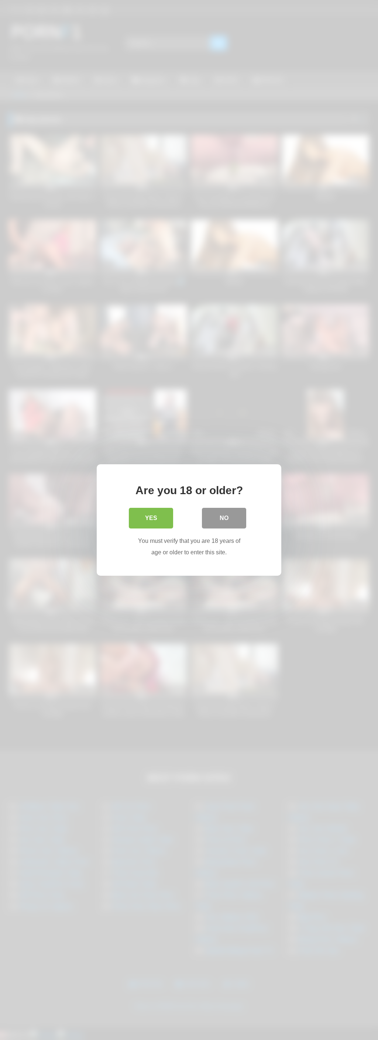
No (224, 518)
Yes (151, 518)
